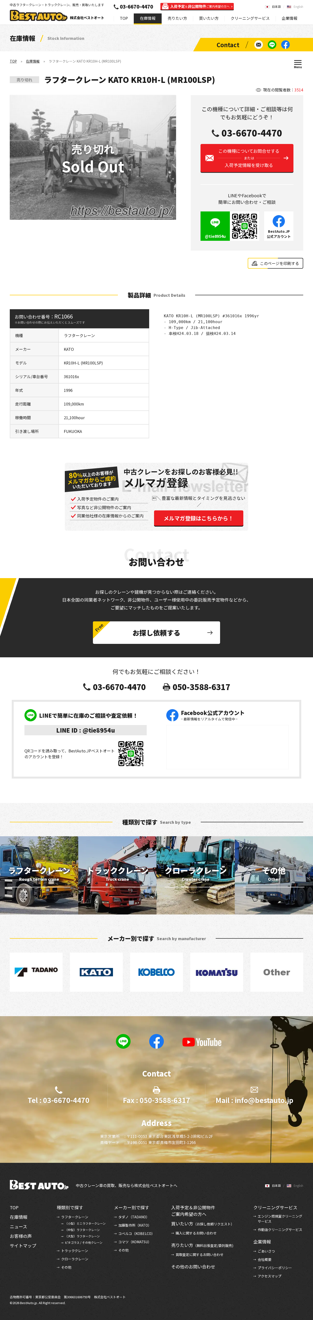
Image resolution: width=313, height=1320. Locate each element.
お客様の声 (21, 1236)
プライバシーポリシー (275, 1267)
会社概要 (264, 1259)
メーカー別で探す (131, 1207)
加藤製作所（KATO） (134, 1225)
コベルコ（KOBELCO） (136, 1233)
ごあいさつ (266, 1251)
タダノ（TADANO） (133, 1216)
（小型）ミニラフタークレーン (85, 1223)
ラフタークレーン (74, 1216)
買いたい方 (209, 18)
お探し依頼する (156, 633)
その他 (66, 1267)
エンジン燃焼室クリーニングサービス (280, 1219)
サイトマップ (23, 1245)
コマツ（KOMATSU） (134, 1241)
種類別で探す (70, 1207)
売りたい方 (177, 18)
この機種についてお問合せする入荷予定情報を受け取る (248, 158)
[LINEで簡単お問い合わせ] (272, 44)
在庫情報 (148, 18)
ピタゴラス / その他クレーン (83, 1242)
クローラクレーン (74, 1258)
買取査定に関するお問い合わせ (200, 1254)
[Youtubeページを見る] (202, 1042)
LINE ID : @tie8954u (85, 730)
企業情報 (289, 18)
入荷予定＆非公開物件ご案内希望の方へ (193, 1210)
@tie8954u (215, 236)
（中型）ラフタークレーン (82, 1230)
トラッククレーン (74, 1250)
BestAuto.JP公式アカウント (279, 234)
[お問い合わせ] (258, 44)
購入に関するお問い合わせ (196, 1233)
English (298, 6)
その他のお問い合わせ (193, 1266)
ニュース (18, 1226)
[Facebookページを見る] (285, 44)
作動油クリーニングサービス (280, 1229)
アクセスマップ (269, 1276)
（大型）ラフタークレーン (82, 1236)
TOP (124, 18)
